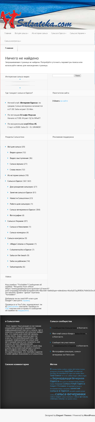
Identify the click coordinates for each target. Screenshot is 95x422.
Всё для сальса (21, 33)
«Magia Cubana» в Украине (22, 244)
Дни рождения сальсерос (21, 187)
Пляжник (58, 384)
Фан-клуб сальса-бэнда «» (69, 333)
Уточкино (61, 386)
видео (60, 389)
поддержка (23, 310)
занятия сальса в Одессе (65, 389)
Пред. (20, 79)
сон (66, 399)
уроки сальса (72, 399)
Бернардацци (62, 378)
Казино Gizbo (74, 381)
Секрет (53, 386)
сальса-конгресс (68, 397)
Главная (8, 33)
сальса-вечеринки (70, 394)
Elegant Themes (63, 415)
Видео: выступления (19, 158)
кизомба (73, 391)
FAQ (7, 308)
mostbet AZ (78, 371)
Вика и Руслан (63, 381)
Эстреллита (71, 386)
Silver (82, 373)
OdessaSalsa (13, 306)
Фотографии (15, 215)
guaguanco (54, 371)
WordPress (89, 415)
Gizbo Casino (80, 369)
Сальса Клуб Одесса (74, 383)
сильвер (61, 399)
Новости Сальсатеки (19, 198)
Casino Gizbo (57, 369)
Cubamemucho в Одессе (20, 249)
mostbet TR (54, 373)
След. (20, 87)
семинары (54, 399)
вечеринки (54, 389)
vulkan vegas (72, 376)
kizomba (61, 371)
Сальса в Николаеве (19, 227)
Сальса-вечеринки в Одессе (22, 209)
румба (78, 391)
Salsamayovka (16, 267)
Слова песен (15, 169)
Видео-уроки (16, 152)
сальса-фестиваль (81, 397)
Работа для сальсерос (20, 204)
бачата (79, 386)
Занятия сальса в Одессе (21, 192)
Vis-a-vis (65, 376)
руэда (83, 391)
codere (64, 369)
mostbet (69, 371)
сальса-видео (55, 397)
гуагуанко (66, 389)
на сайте (60, 101)
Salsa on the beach (18, 255)
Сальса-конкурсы (18, 232)
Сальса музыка (16, 164)
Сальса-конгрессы (13, 41)
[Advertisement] (62, 182)
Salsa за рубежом (18, 261)
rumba (77, 373)
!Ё (51, 369)
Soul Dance (55, 375)
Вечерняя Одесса (29, 103)
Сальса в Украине (78, 33)
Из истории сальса (40, 33)
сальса (52, 395)
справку (26, 300)
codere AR (71, 369)
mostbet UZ (64, 373)
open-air (72, 373)
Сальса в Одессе (58, 33)
